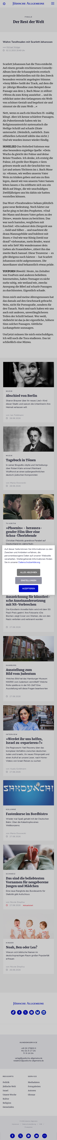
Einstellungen (28, 580)
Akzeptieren (28, 588)
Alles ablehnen (28, 572)
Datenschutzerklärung (29, 562)
